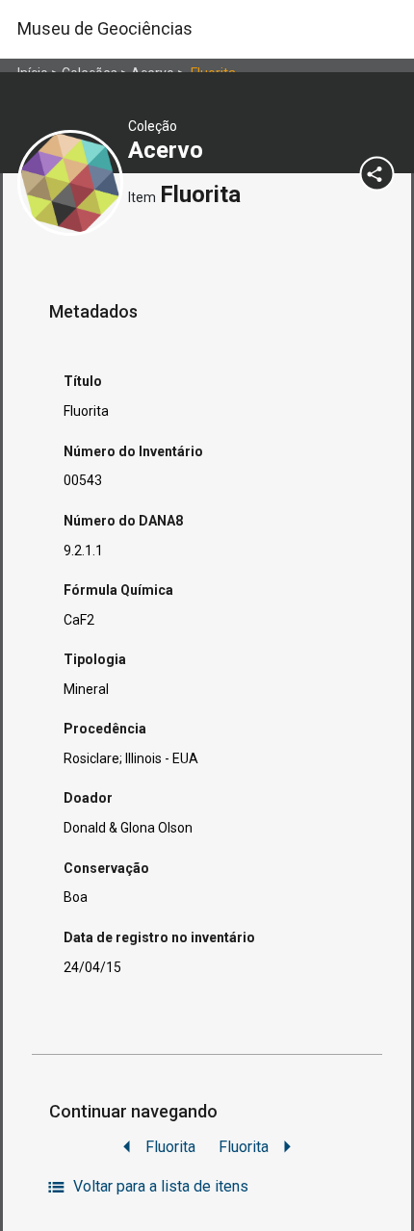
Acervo (168, 150)
